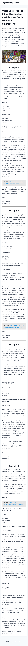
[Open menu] (25, 3)
